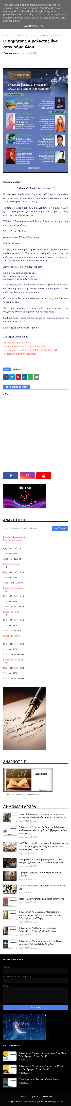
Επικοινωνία (47, 1096)
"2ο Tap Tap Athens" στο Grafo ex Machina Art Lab (42, 887)
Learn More (31, 25)
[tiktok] (60, 475)
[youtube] (43, 475)
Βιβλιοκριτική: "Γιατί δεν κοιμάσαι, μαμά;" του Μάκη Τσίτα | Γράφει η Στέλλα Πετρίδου (42, 1054)
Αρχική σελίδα (9, 35)
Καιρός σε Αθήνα (11, 635)
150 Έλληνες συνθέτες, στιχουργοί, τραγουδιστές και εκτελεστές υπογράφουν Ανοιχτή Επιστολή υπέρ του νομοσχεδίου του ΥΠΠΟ (43, 846)
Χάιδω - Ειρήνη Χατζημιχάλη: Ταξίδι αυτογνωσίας (41, 898)
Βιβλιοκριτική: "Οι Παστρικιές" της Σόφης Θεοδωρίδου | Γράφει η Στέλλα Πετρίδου (37, 929)
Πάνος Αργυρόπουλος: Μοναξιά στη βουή (38, 1079)
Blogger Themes (57, 1101)
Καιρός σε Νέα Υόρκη (13, 587)
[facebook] (10, 475)
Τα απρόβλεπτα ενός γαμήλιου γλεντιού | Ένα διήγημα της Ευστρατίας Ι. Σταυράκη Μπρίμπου (40, 861)
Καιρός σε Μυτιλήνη (13, 659)
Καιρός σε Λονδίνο (12, 540)
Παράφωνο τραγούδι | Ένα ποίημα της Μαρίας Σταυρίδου (40, 874)
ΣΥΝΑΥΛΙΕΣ (21, 35)
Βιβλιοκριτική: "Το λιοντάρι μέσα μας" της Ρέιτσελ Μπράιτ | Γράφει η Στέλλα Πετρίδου (41, 1068)
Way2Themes (31, 1101)
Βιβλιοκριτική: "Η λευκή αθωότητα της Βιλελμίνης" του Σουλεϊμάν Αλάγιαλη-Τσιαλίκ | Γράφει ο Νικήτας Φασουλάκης (42, 830)
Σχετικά (34, 1096)
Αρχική (24, 1096)
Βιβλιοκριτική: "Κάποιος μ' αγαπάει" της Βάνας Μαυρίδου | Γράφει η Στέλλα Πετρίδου (40, 943)
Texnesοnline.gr (11, 53)
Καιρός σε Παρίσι (11, 564)
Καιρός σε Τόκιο (11, 611)
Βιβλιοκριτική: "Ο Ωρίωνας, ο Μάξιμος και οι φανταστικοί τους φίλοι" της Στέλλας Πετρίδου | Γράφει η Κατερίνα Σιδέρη (40, 915)
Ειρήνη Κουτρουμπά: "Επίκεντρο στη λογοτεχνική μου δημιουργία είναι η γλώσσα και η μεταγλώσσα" (42, 816)
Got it (45, 25)
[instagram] (27, 475)
